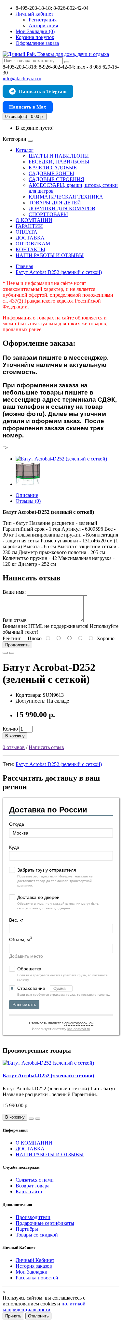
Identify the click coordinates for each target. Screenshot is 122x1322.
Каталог (25, 150)
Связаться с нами (35, 1180)
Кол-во (10, 729)
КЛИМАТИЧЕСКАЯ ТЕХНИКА (66, 197)
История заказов (34, 1266)
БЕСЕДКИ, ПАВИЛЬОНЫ (59, 161)
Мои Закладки (31, 1272)
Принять (13, 1316)
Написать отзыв (46, 747)
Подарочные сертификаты (45, 1223)
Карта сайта (29, 1191)
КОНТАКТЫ (30, 249)
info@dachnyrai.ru (22, 78)
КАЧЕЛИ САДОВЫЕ (53, 167)
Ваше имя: (14, 592)
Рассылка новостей (37, 1277)
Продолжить (17, 644)
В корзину (15, 735)
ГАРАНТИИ (29, 226)
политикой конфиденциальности (44, 1306)
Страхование (32, 988)
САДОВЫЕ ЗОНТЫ (51, 173)
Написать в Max (27, 107)
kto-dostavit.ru (78, 1029)
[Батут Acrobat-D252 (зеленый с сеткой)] (61, 458)
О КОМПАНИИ (34, 220)
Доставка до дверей (38, 897)
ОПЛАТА (26, 232)
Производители (33, 1217)
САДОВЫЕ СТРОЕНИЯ (56, 179)
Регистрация (43, 19)
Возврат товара (32, 1185)
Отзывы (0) (28, 501)
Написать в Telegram (43, 91)
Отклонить (38, 1316)
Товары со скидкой (37, 1235)
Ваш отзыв (15, 620)
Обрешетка (29, 968)
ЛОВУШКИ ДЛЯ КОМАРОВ (62, 208)
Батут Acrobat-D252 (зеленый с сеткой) (59, 764)
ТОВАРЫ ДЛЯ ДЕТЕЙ (55, 202)
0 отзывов (14, 747)
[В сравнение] (11, 653)
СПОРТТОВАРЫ (48, 214)
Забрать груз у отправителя (46, 870)
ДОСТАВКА (30, 237)
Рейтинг (12, 638)
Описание (27, 495)
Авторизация (43, 25)
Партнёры (27, 1229)
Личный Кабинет (35, 1260)
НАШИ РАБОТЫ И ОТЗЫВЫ (50, 255)
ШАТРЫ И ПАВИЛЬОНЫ (59, 156)
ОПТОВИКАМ (33, 243)
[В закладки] (5, 653)
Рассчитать (24, 1004)
